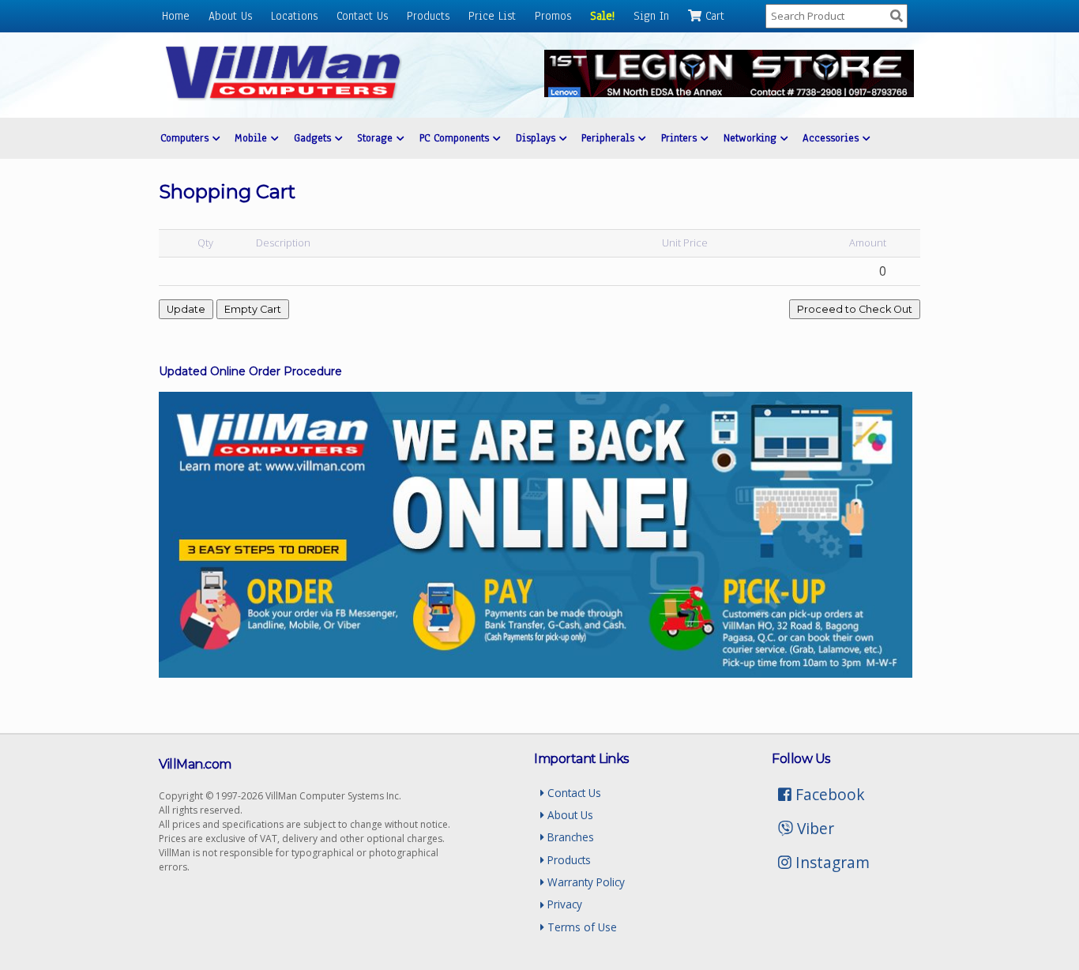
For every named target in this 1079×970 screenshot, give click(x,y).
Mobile (253, 137)
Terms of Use (580, 926)
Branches (569, 836)
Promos (553, 16)
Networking (752, 137)
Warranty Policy (584, 881)
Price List (492, 16)
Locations (294, 16)
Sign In (651, 16)
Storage (377, 137)
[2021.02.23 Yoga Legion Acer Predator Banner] (729, 93)
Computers (186, 137)
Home (176, 16)
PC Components (456, 137)
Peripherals (609, 137)
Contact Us (362, 16)
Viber (813, 828)
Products (428, 16)
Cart (712, 16)
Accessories (833, 137)
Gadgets (314, 137)
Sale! (602, 16)
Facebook (828, 794)
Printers (681, 137)
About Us (230, 16)
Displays (537, 137)
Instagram (830, 862)
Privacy (563, 904)
